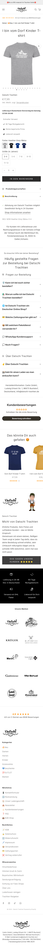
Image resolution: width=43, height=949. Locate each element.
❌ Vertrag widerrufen (12, 855)
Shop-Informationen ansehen (18, 212)
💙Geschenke (8, 768)
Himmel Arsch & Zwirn (12, 871)
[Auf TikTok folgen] (15, 903)
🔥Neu (10, 23)
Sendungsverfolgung (11, 879)
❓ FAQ (5, 814)
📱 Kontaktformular (10, 793)
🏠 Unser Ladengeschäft (13, 801)
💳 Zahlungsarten (10, 851)
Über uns (6, 888)
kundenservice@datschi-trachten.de (23, 937)
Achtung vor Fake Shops (13, 884)
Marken (5, 777)
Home (4, 23)
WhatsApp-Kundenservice (11, 939)
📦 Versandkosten (10, 847)
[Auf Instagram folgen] (9, 903)
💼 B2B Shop (8, 818)
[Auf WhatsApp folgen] (20, 903)
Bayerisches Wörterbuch (13, 875)
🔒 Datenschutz (9, 834)
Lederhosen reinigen (11, 892)
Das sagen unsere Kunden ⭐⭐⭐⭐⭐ (21, 560)
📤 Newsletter (8, 805)
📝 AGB (5, 830)
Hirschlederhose (9, 867)
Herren (5, 756)
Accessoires (7, 764)
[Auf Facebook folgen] (3, 903)
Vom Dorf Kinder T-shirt (14, 474)
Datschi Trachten (9, 95)
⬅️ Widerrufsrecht (10, 838)
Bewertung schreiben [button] (21, 418)
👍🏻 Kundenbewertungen (13, 809)
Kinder (5, 760)
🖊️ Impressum (8, 842)
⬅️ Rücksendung (9, 797)
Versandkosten (22, 102)
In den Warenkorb (21, 179)
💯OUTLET (7, 772)
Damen (5, 751)
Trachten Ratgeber (10, 896)
